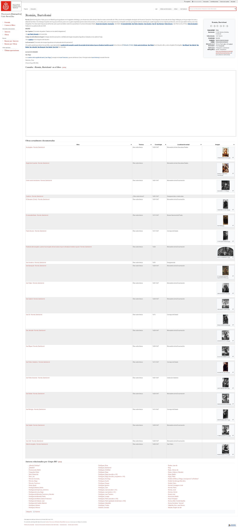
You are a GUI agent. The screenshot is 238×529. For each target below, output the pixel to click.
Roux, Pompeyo (172, 498)
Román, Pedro (172, 487)
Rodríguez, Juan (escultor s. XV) (107, 490)
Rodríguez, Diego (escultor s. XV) (108, 474)
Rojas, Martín (172, 474)
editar (64, 67)
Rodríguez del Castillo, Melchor (38, 503)
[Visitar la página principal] (11, 9)
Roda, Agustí (32, 485)
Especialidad (211, 30)
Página (26, 9)
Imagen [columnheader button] (217, 144)
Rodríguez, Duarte (103, 481)
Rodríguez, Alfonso (34, 507)
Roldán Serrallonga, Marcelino (177, 481)
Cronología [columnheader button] (158, 144)
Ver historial (183, 9)
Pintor (217, 30)
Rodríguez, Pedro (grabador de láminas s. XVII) (112, 501)
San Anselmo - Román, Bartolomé (36, 262)
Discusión (206, 1)
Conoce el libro (9, 25)
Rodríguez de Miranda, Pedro (37, 496)
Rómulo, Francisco (34, 483)
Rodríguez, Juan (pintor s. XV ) (107, 492)
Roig (169, 467)
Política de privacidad (29, 524)
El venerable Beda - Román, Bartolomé (37, 215)
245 (225, 44)
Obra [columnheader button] (77, 144)
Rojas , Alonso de (173, 470)
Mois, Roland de (33, 474)
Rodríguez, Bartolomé (104, 467)
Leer (156, 9)
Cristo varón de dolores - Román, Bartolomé (39, 180)
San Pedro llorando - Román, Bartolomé (37, 378)
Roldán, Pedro (172, 483)
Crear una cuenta (224, 1)
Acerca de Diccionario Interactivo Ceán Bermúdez (47, 524)
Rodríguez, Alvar (103, 465)
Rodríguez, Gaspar (103, 483)
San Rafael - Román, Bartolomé (35, 393)
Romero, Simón (172, 492)
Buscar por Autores (11, 41)
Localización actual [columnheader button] (183, 144)
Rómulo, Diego (33, 481)
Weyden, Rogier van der (175, 507)
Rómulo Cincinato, (34, 479)
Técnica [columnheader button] (141, 144)
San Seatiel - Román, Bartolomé (35, 425)
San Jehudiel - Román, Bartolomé (35, 330)
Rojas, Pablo (171, 476)
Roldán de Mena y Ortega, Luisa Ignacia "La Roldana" (183, 479)
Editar (175, 9)
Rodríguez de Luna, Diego (36, 492)
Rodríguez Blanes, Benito (36, 487)
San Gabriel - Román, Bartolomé (35, 299)
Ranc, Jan (32, 476)
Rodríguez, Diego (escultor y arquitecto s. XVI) (111, 476)
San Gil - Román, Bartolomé (34, 314)
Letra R (231, 44)
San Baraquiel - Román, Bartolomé (36, 265)
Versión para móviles (73, 524)
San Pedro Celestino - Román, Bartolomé (38, 362)
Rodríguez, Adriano (34, 505)
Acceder (233, 1)
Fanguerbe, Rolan (34, 472)
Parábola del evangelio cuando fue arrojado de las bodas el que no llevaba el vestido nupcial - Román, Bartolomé (59, 247)
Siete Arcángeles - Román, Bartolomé (37, 444)
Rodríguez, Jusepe (103, 496)
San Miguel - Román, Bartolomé (35, 346)
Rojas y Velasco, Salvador (175, 472)
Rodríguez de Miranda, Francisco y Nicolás (41, 494)
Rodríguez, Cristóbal (104, 470)
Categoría (29, 511)
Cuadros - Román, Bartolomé (34, 196)
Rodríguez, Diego (103, 472)
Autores (37, 511)
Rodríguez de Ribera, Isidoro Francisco (40, 498)
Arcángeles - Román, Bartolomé (35, 147)
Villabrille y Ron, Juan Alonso (176, 505)
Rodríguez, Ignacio (103, 485)
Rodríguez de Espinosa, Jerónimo (39, 490)
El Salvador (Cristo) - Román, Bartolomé (37, 199)
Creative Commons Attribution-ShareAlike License (57, 522)
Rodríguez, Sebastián (104, 503)
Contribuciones (214, 1)
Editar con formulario (165, 9)
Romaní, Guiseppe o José (175, 485)
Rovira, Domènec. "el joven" (176, 503)
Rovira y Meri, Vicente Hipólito (176, 501)
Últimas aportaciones (11, 50)
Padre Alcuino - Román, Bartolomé (36, 231)
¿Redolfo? (32, 467)
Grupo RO (221, 45)
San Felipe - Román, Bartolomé (35, 283)
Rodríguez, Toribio (103, 505)
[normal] (219, 26)
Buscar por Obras (10, 44)
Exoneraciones (63, 524)
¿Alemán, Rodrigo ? (34, 465)
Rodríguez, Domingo (104, 479)
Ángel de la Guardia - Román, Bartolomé (37, 163)
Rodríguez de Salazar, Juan (37, 501)
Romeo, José (172, 490)
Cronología (211, 38)
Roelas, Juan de (172, 465)
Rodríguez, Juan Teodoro (105, 494)
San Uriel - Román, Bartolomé (34, 441)
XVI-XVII (218, 38)
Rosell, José (171, 494)
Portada (7, 22)
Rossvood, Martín (173, 496)
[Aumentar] (233, 157)
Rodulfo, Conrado (103, 507)
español (188, 1)
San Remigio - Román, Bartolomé (35, 409)
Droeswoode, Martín (35, 470)
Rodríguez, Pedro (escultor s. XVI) (108, 498)
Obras (6, 34)
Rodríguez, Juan (103, 487)
